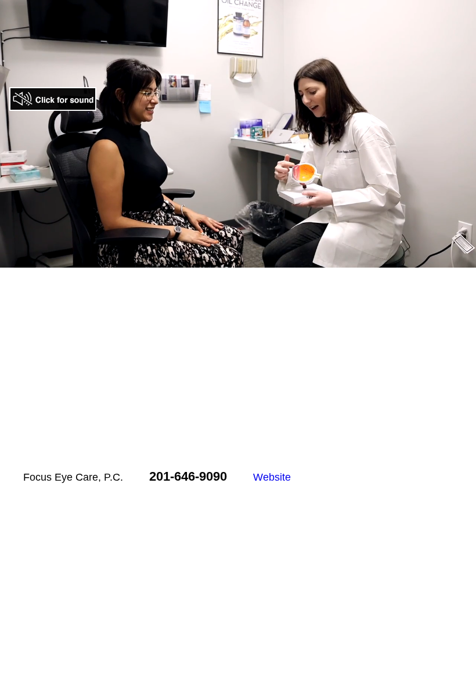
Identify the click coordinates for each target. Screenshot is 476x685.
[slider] (225, 259)
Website (272, 477)
